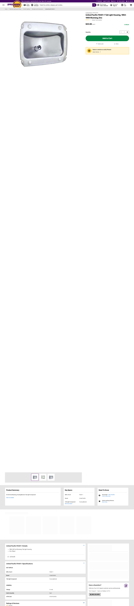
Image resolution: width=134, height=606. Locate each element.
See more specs (68, 503)
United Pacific (89, 12)
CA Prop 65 (12, 556)
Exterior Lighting (26, 9)
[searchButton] (94, 5)
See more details (10, 497)
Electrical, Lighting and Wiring (15, 9)
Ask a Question (99, 19)
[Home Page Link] (14, 4)
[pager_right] (80, 241)
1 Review (93, 19)
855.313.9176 (111, 494)
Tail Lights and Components (37, 9)
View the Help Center (106, 496)
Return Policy (104, 502)
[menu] (3, 4)
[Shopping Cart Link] (131, 4)
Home (6, 9)
